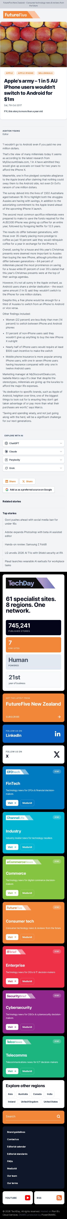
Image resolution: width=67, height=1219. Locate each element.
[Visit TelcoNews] (24, 1041)
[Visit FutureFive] (24, 907)
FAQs (10, 1161)
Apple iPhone (25, 73)
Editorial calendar (16, 1146)
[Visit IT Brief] (24, 952)
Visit (10, 803)
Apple (9, 73)
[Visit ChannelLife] (24, 817)
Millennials (46, 73)
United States (51, 1101)
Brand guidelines (16, 1132)
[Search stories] (58, 1116)
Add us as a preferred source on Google (31, 489)
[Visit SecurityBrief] (24, 996)
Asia (10, 1094)
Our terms (12, 1183)
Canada (37, 1094)
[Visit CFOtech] (24, 772)
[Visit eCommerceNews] (24, 861)
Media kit (27, 803)
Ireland (11, 1101)
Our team (12, 1175)
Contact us (13, 1139)
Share (12, 481)
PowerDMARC (48, 1214)
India (49, 1094)
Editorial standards (17, 1153)
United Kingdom (29, 1101)
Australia (23, 1094)
